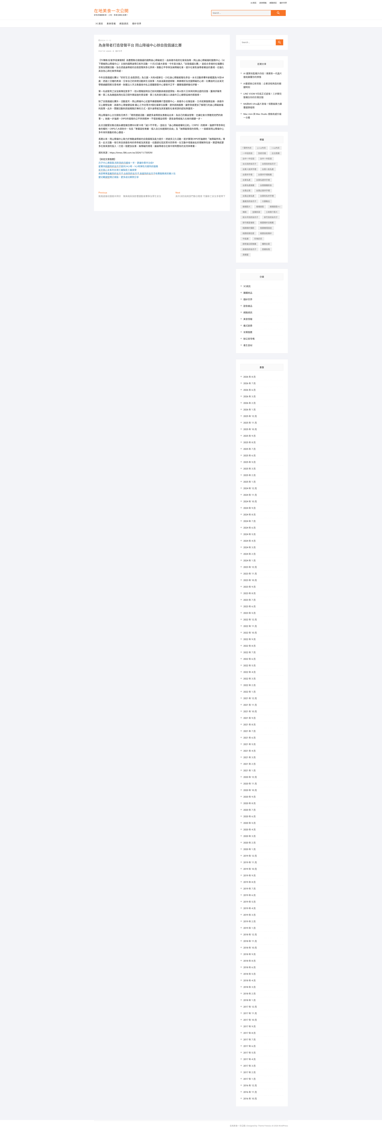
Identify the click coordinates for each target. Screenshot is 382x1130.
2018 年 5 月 (249, 974)
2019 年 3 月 (249, 915)
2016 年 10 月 (250, 1098)
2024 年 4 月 (249, 541)
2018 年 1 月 (249, 1000)
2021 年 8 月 (249, 724)
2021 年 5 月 (249, 744)
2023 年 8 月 (249, 593)
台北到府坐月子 (249, 164)
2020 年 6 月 (249, 816)
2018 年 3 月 (249, 987)
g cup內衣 (261, 148)
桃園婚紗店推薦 (267, 222)
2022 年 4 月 (249, 672)
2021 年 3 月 (249, 757)
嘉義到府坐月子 (249, 201)
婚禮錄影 (260, 207)
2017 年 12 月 (250, 1006)
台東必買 (246, 190)
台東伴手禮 (247, 174)
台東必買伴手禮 (263, 190)
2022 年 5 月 (249, 665)
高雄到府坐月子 (249, 249)
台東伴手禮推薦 (265, 174)
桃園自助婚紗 (266, 233)
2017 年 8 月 (249, 1033)
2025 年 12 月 (250, 416)
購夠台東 (266, 244)
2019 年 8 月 (249, 882)
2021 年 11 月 (250, 705)
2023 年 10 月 (250, 580)
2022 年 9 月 (249, 639)
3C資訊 (253, 3)
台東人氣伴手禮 (249, 169)
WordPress (283, 1126)
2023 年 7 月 (249, 600)
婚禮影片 (246, 207)
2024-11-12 (105, 40)
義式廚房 (247, 325)
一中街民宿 (247, 153)
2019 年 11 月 (250, 862)
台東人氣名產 (268, 169)
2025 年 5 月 (249, 462)
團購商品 (247, 293)
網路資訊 (273, 3)
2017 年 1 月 (249, 1079)
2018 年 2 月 (249, 993)
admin (108, 51)
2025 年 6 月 (249, 455)
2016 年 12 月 (250, 1085)
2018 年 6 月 (249, 967)
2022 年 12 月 (250, 619)
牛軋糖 (245, 239)
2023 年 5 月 (249, 613)
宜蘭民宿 (256, 212)
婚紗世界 (283, 3)
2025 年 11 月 (250, 422)
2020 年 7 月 (249, 810)
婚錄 (245, 212)
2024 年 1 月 (249, 560)
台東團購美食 (266, 185)
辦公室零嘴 (249, 338)
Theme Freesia (264, 1126)
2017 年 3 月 (249, 1066)
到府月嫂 (262, 153)
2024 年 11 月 (250, 495)
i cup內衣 (275, 148)
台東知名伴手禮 (267, 196)
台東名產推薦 (248, 185)
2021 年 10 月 (250, 711)
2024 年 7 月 (249, 521)
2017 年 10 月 (250, 1020)
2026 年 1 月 (249, 409)
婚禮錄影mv (275, 207)
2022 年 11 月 (250, 626)
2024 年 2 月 (249, 554)
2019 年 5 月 (249, 901)
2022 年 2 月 (249, 685)
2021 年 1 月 (249, 770)
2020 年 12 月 (250, 777)
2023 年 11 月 (250, 573)
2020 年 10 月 (250, 790)
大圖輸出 (266, 201)
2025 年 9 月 (249, 436)
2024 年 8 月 (249, 514)
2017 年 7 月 (249, 1039)
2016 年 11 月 (250, 1092)
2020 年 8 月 (249, 803)
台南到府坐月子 (269, 164)
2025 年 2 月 (249, 475)
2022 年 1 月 (249, 691)
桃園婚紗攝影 (248, 228)
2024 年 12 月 (250, 488)
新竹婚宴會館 (248, 222)
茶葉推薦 (247, 332)
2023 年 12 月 (250, 567)
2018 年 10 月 (250, 947)
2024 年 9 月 (249, 508)
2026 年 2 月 (249, 403)
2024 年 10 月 (250, 501)
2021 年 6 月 (249, 737)
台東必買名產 (248, 196)
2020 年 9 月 (249, 796)
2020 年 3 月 (249, 836)
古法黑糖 (275, 153)
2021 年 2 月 (249, 764)
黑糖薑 (245, 255)
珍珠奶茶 (258, 239)
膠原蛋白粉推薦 (249, 244)
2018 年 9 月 (249, 954)
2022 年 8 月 (249, 646)
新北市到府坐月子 (250, 217)
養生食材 (247, 345)
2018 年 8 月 (249, 961)
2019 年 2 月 (249, 921)
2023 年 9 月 (249, 587)
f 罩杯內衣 (247, 148)
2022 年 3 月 (249, 678)
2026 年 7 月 (249, 383)
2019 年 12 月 (250, 856)
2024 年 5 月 (249, 534)
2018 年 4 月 (249, 980)
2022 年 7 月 (249, 652)
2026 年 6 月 (249, 390)
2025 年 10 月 (250, 429)
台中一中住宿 (248, 158)
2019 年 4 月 (249, 908)
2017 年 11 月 (250, 1013)
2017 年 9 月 (249, 1026)
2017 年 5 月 (249, 1052)
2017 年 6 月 (249, 1046)
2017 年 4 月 (249, 1059)
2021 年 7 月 (249, 731)
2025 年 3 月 (249, 468)
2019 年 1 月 (249, 928)
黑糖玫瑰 (266, 249)
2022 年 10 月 (250, 632)
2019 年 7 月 (249, 888)
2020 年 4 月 (249, 829)
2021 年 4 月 (249, 751)
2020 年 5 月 (249, 823)
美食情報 (263, 3)
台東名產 (246, 180)
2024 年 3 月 (249, 547)
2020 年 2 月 (249, 842)
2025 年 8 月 (249, 442)
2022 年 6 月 (249, 659)
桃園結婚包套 (248, 233)
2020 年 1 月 (249, 849)
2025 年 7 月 (249, 449)
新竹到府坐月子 (271, 217)
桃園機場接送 (266, 228)
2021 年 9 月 (249, 718)
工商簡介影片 (272, 212)
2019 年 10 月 (250, 869)
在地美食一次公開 (111, 11)
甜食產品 (247, 306)
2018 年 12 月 (250, 934)
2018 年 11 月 (250, 941)
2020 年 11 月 (250, 783)
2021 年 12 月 (250, 698)
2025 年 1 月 (249, 482)
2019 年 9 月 (249, 875)
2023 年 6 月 (249, 606)
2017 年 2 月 (249, 1072)
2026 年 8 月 (249, 377)
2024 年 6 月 (249, 527)
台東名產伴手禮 (263, 180)
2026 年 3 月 (249, 396)
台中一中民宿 (266, 158)
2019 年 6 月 (249, 895)
